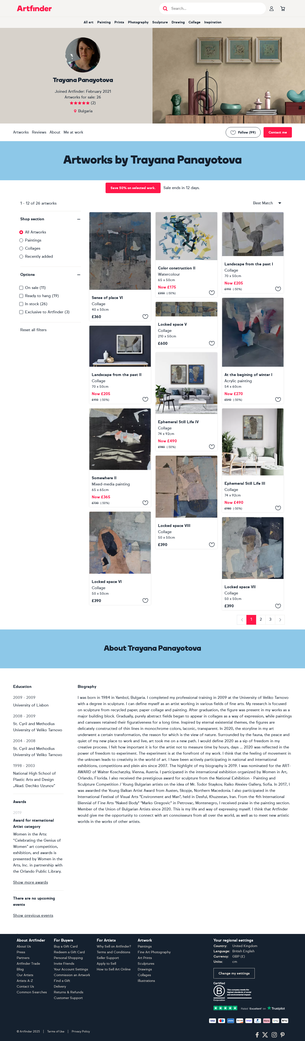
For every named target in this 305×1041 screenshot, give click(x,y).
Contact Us (25, 986)
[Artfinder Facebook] (257, 1035)
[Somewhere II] (120, 457)
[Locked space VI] (120, 558)
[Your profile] (271, 8)
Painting (104, 22)
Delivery (60, 986)
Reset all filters (33, 330)
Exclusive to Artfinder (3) (47, 312)
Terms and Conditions (113, 952)
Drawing (178, 22)
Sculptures (146, 964)
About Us (24, 946)
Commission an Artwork (72, 975)
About (55, 132)
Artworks (21, 132)
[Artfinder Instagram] (274, 1035)
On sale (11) (35, 287)
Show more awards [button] (30, 882)
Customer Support (68, 998)
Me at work (73, 132)
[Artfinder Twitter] (265, 1035)
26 (99, 97)
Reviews (39, 132)
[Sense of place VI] (120, 266)
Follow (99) (247, 132)
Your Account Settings (71, 969)
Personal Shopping (68, 958)
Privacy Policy (81, 1031)
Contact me (278, 132)
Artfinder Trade (28, 964)
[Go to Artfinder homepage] (34, 8)
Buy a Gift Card (66, 946)
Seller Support (108, 958)
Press (21, 952)
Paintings (33, 240)
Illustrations (146, 981)
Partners (23, 958)
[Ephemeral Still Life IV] (186, 401)
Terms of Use (55, 1031)
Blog (20, 969)
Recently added (39, 256)
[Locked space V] (186, 325)
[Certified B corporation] (233, 991)
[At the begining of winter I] (253, 351)
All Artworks (35, 232)
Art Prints (145, 958)
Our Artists (25, 975)
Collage (194, 22)
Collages (32, 248)
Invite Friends (64, 964)
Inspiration (212, 22)
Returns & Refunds (68, 992)
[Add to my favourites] (145, 317)
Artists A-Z (25, 981)
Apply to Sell (106, 964)
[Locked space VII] (253, 563)
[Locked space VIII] (186, 502)
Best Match (263, 203)
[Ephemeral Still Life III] (253, 460)
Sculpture (160, 22)
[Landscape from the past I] (253, 252)
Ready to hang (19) (42, 296)
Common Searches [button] (32, 992)
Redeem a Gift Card (69, 952)
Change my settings (234, 973)
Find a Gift (62, 981)
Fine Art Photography (154, 952)
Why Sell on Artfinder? (114, 946)
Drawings (145, 969)
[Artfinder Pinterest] (282, 1035)
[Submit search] (165, 8)
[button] (50, 219)
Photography (138, 22)
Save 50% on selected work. (133, 188)
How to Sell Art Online (114, 969)
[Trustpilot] (249, 1007)
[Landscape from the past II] (120, 365)
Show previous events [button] (33, 915)
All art (88, 22)
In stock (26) (36, 304)
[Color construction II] (186, 254)
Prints (119, 22)
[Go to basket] (282, 8)
